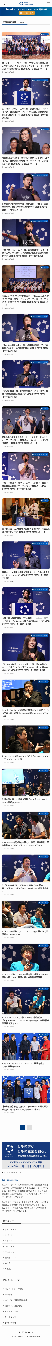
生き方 (8, 1263)
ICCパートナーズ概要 (14, 1288)
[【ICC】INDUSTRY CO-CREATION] (26, 3)
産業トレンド (10, 1257)
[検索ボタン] (3, 3)
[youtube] (29, 1332)
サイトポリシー (11, 1311)
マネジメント (10, 1252)
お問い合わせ (10, 1322)
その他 (8, 1268)
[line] (26, 1332)
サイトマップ (10, 1317)
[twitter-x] (23, 1332)
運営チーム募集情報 (13, 1305)
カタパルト (9, 1246)
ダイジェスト (10, 1229)
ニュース (8, 1240)
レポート (8, 1235)
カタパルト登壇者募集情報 (16, 1300)
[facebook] (19, 1332)
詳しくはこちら (26, 13)
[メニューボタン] (48, 3)
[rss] (32, 1332)
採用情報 (8, 1294)
